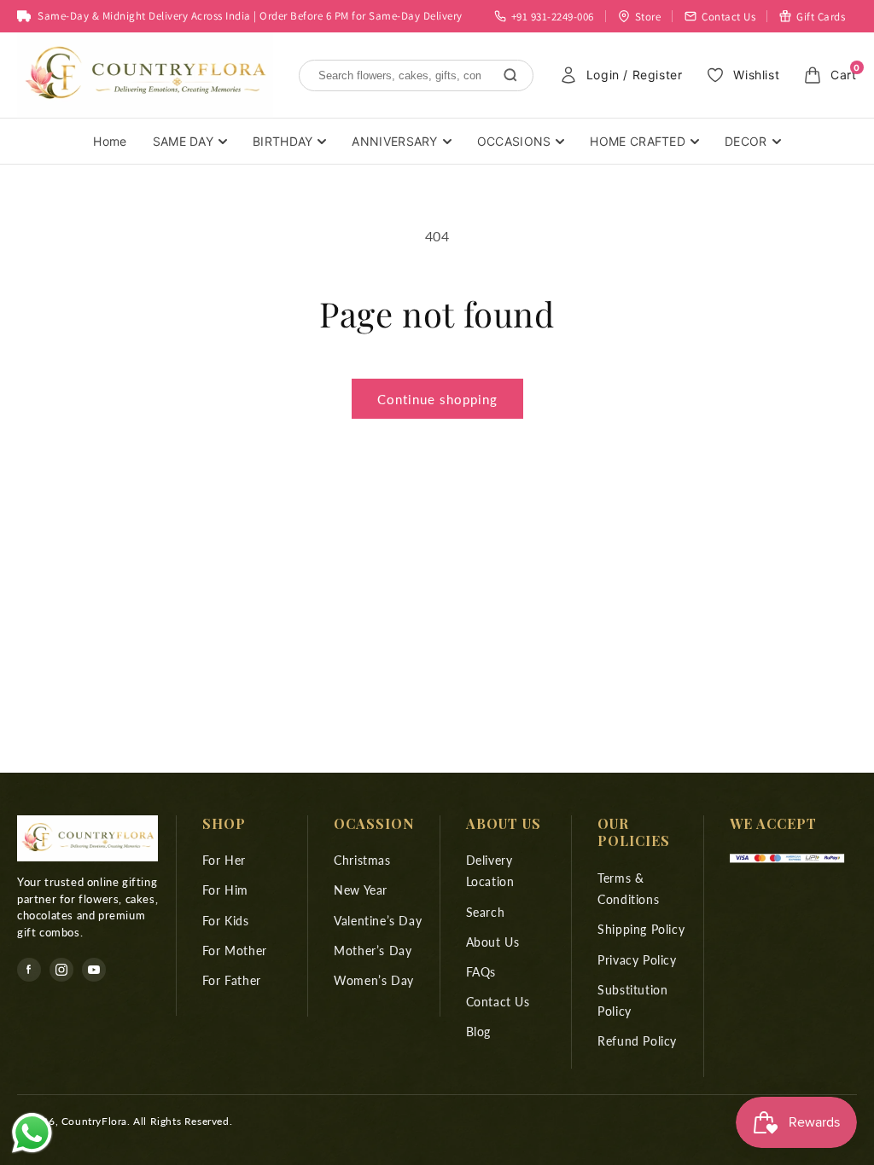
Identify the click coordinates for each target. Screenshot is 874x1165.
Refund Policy (637, 1041)
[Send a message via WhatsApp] (32, 1133)
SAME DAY (183, 141)
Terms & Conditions (628, 889)
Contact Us (498, 1001)
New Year (360, 890)
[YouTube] (94, 970)
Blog (478, 1031)
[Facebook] (29, 970)
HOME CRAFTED (637, 141)
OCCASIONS (514, 141)
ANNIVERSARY (394, 141)
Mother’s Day (372, 950)
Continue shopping (437, 399)
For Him (225, 890)
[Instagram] (61, 970)
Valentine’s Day (378, 920)
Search (485, 912)
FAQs (481, 972)
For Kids (225, 920)
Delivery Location (490, 871)
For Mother (234, 950)
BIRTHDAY (282, 141)
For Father (231, 980)
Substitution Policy (632, 1000)
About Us (493, 942)
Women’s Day (374, 980)
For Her (224, 860)
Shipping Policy (641, 929)
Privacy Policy (636, 960)
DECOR (746, 141)
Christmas (362, 860)
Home (109, 141)
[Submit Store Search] (510, 75)
